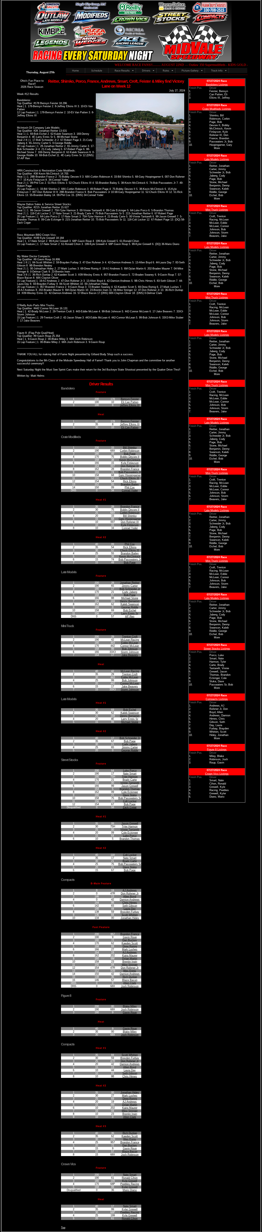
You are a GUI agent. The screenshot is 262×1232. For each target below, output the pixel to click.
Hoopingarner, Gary (220, 144)
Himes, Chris (217, 718)
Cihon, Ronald (217, 783)
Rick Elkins (130, 481)
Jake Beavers (130, 655)
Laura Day (130, 908)
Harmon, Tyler (217, 661)
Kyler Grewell (130, 1187)
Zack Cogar (130, 807)
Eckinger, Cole (218, 678)
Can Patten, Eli (218, 94)
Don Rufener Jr (130, 893)
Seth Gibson (129, 905)
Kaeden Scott (130, 943)
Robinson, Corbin (219, 118)
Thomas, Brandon (219, 674)
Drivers (146, 70)
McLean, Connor (219, 226)
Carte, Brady (216, 665)
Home (75, 70)
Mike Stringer (130, 964)
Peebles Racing (129, 1183)
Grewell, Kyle (217, 786)
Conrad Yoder (130, 490)
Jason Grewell (129, 785)
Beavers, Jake (218, 235)
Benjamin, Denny (219, 185)
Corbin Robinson (129, 450)
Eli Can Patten (129, 402)
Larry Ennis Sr (129, 613)
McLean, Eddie (218, 222)
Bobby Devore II (129, 456)
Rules (166, 70)
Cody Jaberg (129, 591)
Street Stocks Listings (217, 648)
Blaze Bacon (129, 980)
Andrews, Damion (219, 715)
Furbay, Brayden (219, 728)
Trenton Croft (130, 636)
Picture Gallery (190, 70)
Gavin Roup (130, 937)
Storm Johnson (130, 651)
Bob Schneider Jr (130, 588)
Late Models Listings (216, 159)
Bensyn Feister (130, 399)
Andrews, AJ (216, 705)
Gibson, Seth (217, 721)
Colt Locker (130, 801)
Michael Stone (129, 598)
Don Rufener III (130, 465)
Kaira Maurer (129, 955)
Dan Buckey (129, 940)
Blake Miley (130, 1006)
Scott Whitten (130, 914)
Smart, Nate (216, 658)
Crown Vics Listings (217, 773)
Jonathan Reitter (129, 582)
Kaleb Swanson (130, 604)
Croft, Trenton (217, 216)
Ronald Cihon (130, 1177)
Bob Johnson (130, 648)
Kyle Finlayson (130, 462)
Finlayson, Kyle (218, 131)
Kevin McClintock (129, 459)
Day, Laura (215, 725)
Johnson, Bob (217, 229)
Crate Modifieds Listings (216, 108)
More (217, 148)
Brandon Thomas (130, 788)
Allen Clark (129, 983)
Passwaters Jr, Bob (221, 141)
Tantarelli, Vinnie (219, 668)
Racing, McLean (219, 219)
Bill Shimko (130, 447)
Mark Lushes (129, 949)
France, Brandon (219, 138)
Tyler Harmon (130, 776)
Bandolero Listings (217, 84)
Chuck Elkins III (129, 478)
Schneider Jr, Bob (219, 172)
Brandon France (129, 469)
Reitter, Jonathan (219, 165)
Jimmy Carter (130, 585)
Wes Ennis (129, 970)
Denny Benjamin (129, 601)
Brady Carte (130, 779)
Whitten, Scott (217, 731)
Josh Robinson (130, 986)
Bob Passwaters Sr (129, 798)
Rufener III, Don (218, 135)
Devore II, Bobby (219, 125)
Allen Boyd (129, 896)
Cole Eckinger (129, 792)
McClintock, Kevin (220, 128)
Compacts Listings (217, 699)
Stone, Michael (218, 182)
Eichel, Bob (216, 195)
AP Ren (129, 616)
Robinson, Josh (218, 759)
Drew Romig (130, 946)
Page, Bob (215, 122)
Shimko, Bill (216, 115)
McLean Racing (130, 639)
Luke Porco (130, 770)
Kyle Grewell (129, 1180)
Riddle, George (218, 192)
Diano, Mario (216, 796)
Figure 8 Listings (217, 749)
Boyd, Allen (216, 712)
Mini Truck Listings (217, 209)
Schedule (96, 70)
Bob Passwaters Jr (130, 472)
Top (63, 1227)
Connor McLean (129, 645)
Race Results (122, 70)
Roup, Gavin (216, 762)
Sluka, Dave (216, 681)
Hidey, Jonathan (218, 735)
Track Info (216, 70)
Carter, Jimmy (217, 169)
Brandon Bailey (130, 484)
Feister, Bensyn (218, 91)
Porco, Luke (216, 655)
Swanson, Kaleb (219, 188)
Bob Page (130, 453)
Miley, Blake (216, 756)
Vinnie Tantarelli (129, 782)
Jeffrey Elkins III (130, 405)
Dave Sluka (130, 795)
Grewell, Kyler (217, 793)
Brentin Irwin (129, 961)
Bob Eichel (129, 610)
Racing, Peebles (219, 790)
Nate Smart (130, 773)
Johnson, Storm (218, 232)
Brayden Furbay (129, 911)
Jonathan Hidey (130, 917)
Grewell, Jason (218, 671)
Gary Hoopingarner (130, 475)
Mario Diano (130, 1190)
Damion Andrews (130, 899)
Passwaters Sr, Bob (221, 684)
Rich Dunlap (130, 976)
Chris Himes (129, 902)
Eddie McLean (129, 642)
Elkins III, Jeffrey (219, 97)
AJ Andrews (130, 890)
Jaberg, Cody (217, 175)
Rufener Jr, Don (218, 708)
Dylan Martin (129, 958)
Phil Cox (130, 487)
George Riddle (129, 607)
